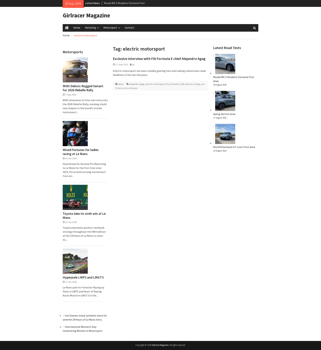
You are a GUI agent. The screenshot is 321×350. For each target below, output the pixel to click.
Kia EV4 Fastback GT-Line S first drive (234, 147)
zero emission (130, 88)
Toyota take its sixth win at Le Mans (84, 216)
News (121, 84)
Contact (129, 28)
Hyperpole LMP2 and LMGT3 (83, 277)
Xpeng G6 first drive (224, 114)
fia (168, 84)
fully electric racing (190, 84)
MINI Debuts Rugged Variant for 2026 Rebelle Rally (83, 88)
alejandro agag (136, 84)
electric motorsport (155, 84)
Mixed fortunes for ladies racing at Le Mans (81, 152)
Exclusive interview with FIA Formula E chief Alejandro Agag (159, 58)
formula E (175, 84)
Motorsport (110, 28)
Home (76, 28)
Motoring (90, 28)
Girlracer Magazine (86, 15)
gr (133, 64)
